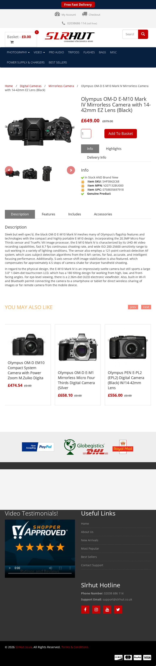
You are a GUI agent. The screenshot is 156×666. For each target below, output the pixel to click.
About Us (87, 532)
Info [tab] (90, 148)
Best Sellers (58, 62)
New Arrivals (89, 540)
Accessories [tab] (103, 214)
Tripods (73, 52)
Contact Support (92, 565)
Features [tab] (48, 214)
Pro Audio (56, 52)
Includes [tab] (74, 214)
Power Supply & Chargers (26, 62)
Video (38, 52)
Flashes (89, 52)
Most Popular (90, 548)
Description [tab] (20, 214)
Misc (113, 52)
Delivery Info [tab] (96, 157)
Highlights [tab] (113, 148)
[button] (143, 34)
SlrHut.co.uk (23, 647)
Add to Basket (120, 133)
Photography (17, 52)
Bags (102, 52)
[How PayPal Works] (38, 447)
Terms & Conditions (74, 647)
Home (85, 523)
